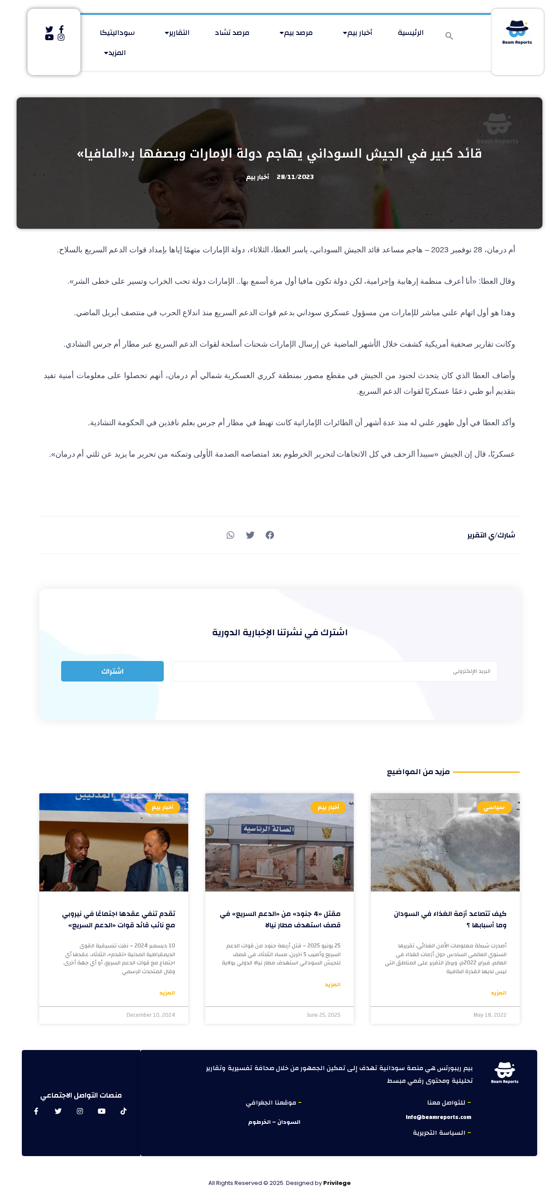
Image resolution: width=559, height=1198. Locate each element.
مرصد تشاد (232, 32)
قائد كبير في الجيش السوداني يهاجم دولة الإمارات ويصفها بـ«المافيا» (279, 153)
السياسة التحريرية (440, 1133)
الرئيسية (411, 32)
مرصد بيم (298, 32)
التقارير (179, 32)
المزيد (117, 52)
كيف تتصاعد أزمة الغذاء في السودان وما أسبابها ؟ (450, 919)
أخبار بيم (360, 32)
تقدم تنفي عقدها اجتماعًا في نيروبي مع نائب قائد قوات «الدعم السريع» (118, 919)
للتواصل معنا (447, 1102)
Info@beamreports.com (438, 1117)
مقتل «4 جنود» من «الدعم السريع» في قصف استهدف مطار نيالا (280, 919)
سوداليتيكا (117, 32)
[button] (449, 36)
